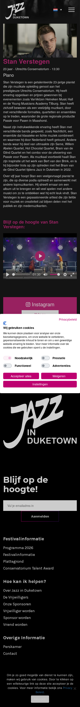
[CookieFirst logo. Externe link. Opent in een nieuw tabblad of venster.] (4, 323)
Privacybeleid (68, 319)
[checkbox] (7, 358)
